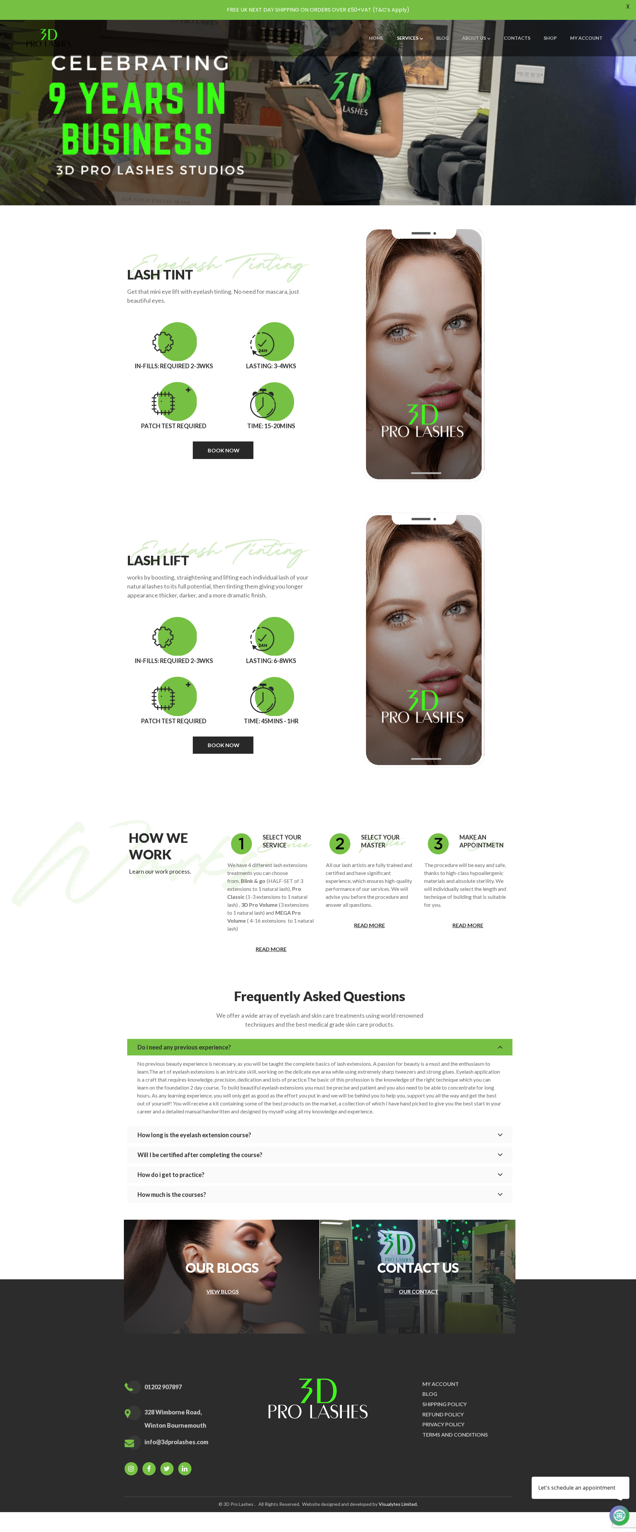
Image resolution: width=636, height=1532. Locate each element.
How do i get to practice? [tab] (170, 1174)
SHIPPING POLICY (444, 1404)
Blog (429, 1394)
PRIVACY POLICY (443, 1424)
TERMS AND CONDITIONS (455, 1434)
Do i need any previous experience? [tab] (184, 1047)
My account (440, 1384)
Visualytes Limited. (398, 1504)
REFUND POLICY (443, 1414)
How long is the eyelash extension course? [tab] (194, 1135)
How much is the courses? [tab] (171, 1194)
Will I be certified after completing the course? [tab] (199, 1154)
